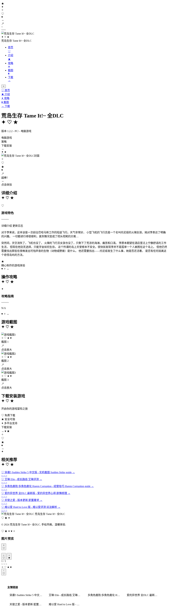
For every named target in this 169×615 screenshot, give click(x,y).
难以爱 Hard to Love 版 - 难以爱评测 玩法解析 (66, 604)
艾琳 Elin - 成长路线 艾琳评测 (66, 595)
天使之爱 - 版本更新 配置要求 (27, 604)
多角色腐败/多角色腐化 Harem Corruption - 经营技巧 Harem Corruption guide (105, 595)
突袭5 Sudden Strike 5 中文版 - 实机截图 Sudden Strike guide (27, 595)
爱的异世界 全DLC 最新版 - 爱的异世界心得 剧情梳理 (144, 595)
